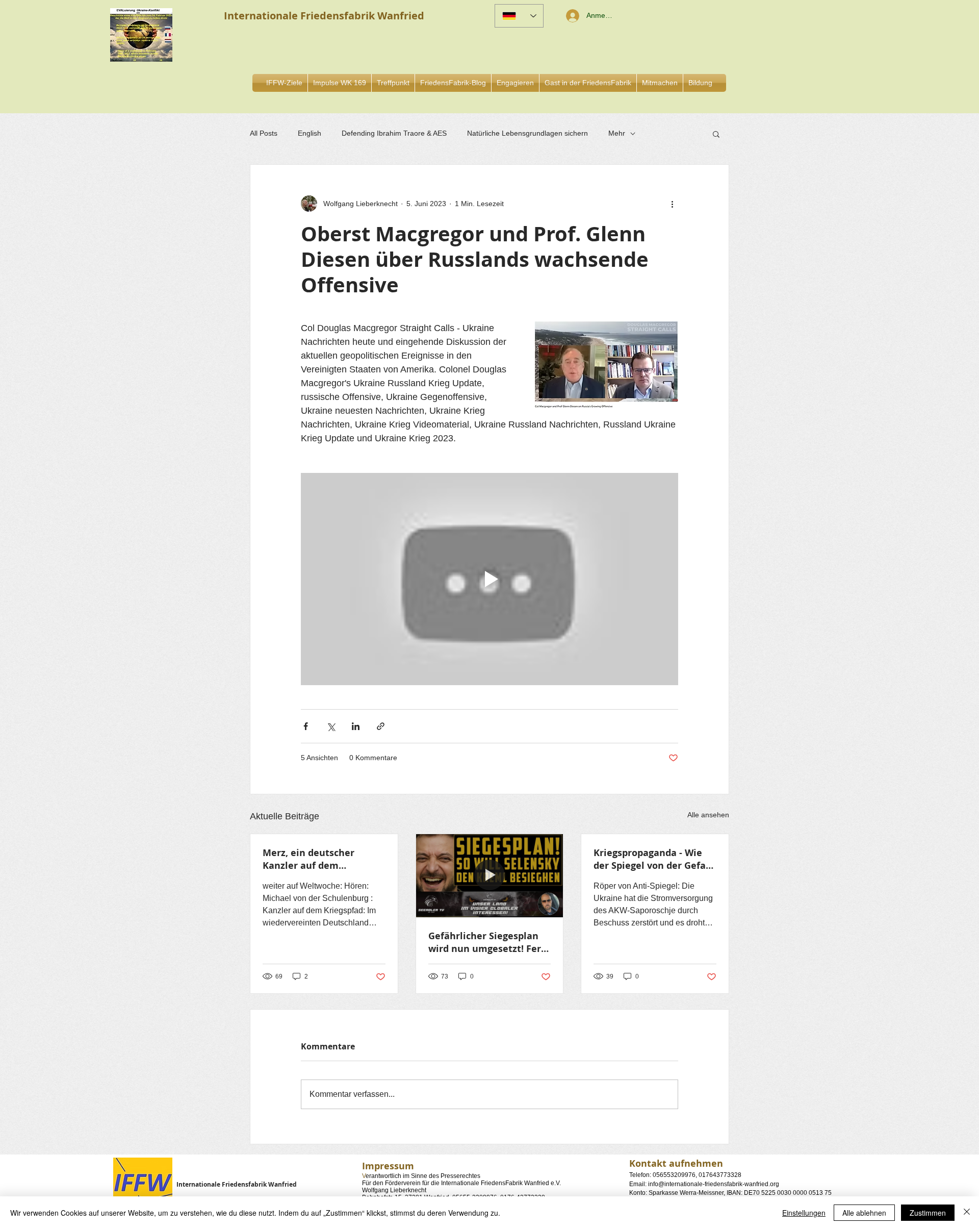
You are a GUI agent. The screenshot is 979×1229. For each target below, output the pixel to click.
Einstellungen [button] (804, 1213)
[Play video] (489, 579)
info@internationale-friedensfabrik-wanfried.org (713, 1184)
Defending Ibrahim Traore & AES (394, 133)
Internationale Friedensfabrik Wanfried (236, 1184)
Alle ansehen (708, 815)
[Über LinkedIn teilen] (355, 726)
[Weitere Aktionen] (672, 203)
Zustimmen (928, 1213)
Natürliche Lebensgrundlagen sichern (527, 133)
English (309, 133)
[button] (515, 83)
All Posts (263, 133)
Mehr (616, 133)
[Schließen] (967, 1213)
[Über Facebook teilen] (306, 726)
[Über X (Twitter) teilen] (331, 726)
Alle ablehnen (864, 1213)
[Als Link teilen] (380, 726)
